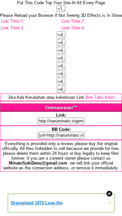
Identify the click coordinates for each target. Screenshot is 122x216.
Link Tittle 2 (73, 21)
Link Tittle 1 (12, 21)
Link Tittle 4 (73, 28)
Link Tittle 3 (12, 28)
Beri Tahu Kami (100, 97)
